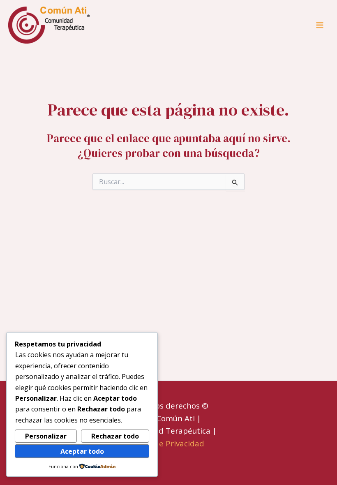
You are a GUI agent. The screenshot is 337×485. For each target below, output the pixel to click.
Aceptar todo (82, 451)
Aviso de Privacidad (168, 443)
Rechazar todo (115, 436)
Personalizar (46, 436)
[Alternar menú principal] (320, 25)
